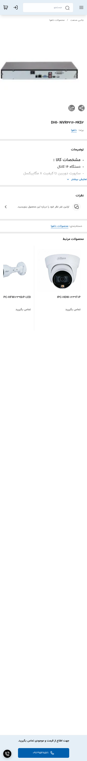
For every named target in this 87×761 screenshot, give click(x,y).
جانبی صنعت (77, 20)
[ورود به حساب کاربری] (16, 7)
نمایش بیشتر (79, 179)
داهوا (74, 130)
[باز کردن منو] (80, 7)
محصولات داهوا (57, 20)
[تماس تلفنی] (7, 754)
